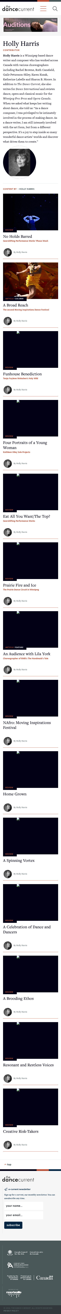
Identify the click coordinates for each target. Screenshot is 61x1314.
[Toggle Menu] (43, 9)
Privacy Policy (11, 1311)
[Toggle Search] (55, 8)
